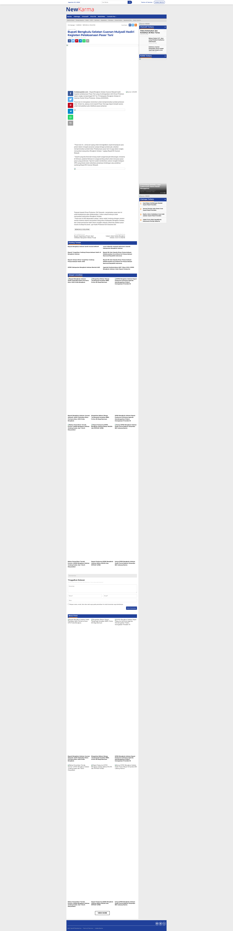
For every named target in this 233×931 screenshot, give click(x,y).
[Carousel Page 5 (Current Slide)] (165, 192)
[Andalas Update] (82, 9)
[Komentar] (87, 40)
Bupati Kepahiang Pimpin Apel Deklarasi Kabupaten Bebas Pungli (85, 236)
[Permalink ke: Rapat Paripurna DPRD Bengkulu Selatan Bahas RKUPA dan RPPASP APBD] (102, 492)
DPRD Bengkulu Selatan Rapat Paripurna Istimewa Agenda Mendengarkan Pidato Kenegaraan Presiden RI (125, 758)
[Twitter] (133, 25)
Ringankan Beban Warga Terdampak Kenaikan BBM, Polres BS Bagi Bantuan (100, 417)
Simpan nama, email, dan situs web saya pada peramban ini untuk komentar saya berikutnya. (96, 604)
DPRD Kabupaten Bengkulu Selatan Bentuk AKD (84, 267)
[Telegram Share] (80, 40)
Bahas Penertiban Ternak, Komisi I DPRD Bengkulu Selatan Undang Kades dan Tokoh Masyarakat (78, 904)
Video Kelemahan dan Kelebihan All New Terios (150, 32)
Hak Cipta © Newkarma (74, 928)
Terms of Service (88, 928)
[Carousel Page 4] (164, 192)
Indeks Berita (99, 928)
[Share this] (69, 40)
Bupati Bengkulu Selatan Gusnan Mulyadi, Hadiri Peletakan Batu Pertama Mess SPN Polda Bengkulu (79, 758)
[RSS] (136, 25)
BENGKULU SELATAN (80, 38)
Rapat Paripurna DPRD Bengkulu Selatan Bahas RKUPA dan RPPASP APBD (102, 563)
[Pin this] (76, 40)
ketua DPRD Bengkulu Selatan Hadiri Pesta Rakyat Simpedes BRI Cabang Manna (125, 563)
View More (102, 913)
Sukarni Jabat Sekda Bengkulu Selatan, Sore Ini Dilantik (115, 236)
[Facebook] (130, 25)
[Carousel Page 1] (160, 192)
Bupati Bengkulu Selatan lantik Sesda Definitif (83, 246)
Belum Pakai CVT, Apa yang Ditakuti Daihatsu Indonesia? (156, 39)
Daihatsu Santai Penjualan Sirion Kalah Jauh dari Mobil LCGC (156, 48)
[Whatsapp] (84, 40)
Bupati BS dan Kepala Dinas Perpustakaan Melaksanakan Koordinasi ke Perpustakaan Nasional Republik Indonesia (117, 254)
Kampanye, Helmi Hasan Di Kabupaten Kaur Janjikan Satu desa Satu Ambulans (152, 186)
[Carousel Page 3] (163, 192)
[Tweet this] (73, 40)
